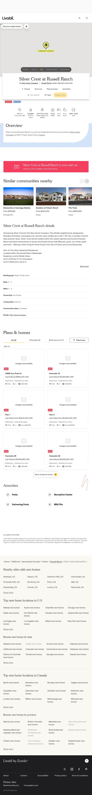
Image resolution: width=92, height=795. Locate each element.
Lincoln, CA (32, 587)
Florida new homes (34, 654)
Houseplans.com (31, 785)
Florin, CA (51, 582)
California (15, 561)
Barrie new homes (11, 682)
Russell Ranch (46, 83)
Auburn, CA (32, 577)
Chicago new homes (76, 608)
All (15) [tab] (13, 340)
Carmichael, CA (78, 577)
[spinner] (79, 18)
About (6, 775)
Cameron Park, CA (55, 577)
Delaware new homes (79, 649)
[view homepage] (8, 18)
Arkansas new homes (79, 644)
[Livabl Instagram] (71, 769)
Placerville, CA (77, 587)
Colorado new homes (35, 649)
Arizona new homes (54, 644)
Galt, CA (74, 582)
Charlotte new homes (54, 608)
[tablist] (35, 340)
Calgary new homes (79, 682)
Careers (23, 775)
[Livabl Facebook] (79, 769)
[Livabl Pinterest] (86, 769)
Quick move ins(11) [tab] (56, 340)
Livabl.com (66, 542)
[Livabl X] (64, 769)
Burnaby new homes (56, 682)
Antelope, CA (9, 577)
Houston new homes (54, 613)
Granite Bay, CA (10, 587)
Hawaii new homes (78, 654)
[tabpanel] (46, 413)
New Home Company (30, 83)
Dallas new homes (11, 613)
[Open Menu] (87, 18)
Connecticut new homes (57, 649)
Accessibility (42, 775)
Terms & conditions (80, 775)
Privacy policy (60, 775)
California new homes (12, 649)
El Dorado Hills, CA (11, 582)
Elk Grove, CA (33, 582)
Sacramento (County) (31, 561)
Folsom (42, 135)
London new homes (11, 699)
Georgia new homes (55, 654)
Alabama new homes (12, 644)
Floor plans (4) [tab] (35, 340)
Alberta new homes (11, 722)
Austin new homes (32, 608)
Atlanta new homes (11, 608)
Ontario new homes (11, 741)
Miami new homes (53, 621)
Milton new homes (33, 699)
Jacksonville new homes (78, 613)
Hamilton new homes (56, 691)
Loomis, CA (52, 587)
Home (6, 561)
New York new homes (77, 621)
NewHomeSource (11, 785)
